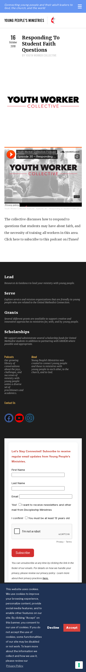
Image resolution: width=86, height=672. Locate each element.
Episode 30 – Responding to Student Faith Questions (61, 208)
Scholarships (16, 332)
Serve (9, 293)
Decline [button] (53, 627)
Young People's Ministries (24, 20)
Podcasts (9, 357)
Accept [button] (72, 627)
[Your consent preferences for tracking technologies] (79, 665)
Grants (11, 312)
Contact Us (9, 403)
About (34, 357)
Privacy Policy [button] (14, 665)
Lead (9, 277)
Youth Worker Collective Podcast (19, 208)
